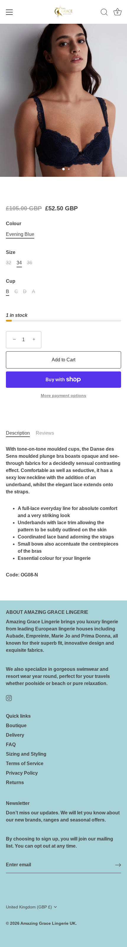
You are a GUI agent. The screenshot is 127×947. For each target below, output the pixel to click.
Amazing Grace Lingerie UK (48, 923)
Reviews (45, 433)
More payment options (63, 395)
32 (8, 262)
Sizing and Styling (26, 754)
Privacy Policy (22, 773)
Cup (10, 281)
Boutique (16, 725)
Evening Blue (20, 234)
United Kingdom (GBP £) (29, 907)
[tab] (21, 433)
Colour (13, 223)
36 (29, 262)
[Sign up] (118, 865)
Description (18, 433)
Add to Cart (63, 359)
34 (19, 262)
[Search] (104, 13)
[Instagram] (9, 697)
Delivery (15, 735)
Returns (15, 782)
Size (10, 252)
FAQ (11, 744)
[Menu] (9, 12)
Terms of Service (24, 763)
